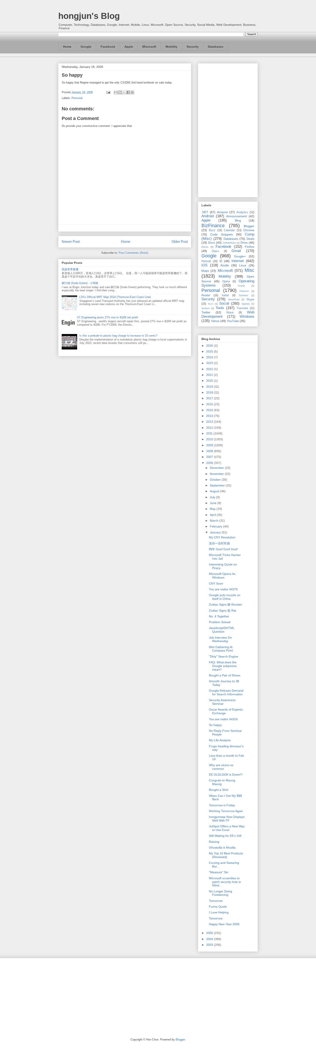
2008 (210, 451)
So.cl (210, 303)
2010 (210, 439)
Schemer (243, 295)
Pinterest (244, 291)
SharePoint (233, 299)
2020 (210, 380)
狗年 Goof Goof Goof (223, 549)
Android (207, 216)
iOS (204, 265)
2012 (210, 427)
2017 (210, 398)
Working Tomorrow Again (226, 811)
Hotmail (206, 261)
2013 (210, 421)
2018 (210, 392)
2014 (210, 416)
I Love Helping (219, 912)
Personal (77, 98)
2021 (210, 375)
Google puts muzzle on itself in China (224, 596)
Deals (250, 238)
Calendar (229, 230)
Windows (247, 316)
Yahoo (215, 321)
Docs (211, 242)
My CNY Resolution (222, 537)
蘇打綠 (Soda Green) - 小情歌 (80, 283)
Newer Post (71, 241)
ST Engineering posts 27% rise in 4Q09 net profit (107, 317)
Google (86, 46)
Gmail (236, 251)
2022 (210, 369)
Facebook (108, 46)
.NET (204, 212)
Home (67, 46)
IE (220, 261)
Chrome (248, 230)
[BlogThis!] (120, 92)
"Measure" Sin (218, 872)
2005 (210, 933)
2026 (210, 345)
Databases (215, 46)
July (213, 497)
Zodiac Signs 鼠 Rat (222, 610)
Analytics (242, 212)
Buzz (212, 230)
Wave (229, 312)
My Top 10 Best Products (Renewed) (226, 855)
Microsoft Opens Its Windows (222, 575)
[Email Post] (108, 92)
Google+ (240, 256)
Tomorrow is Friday (222, 805)
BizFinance (213, 225)
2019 (210, 386)
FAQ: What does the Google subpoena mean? (222, 666)
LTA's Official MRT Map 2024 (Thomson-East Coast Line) (115, 297)
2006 (210, 463)
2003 (210, 944)
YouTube (233, 321)
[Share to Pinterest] (132, 92)
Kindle (225, 265)
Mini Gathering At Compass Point (221, 648)
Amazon (222, 212)
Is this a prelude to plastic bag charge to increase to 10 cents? (118, 335)
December (217, 467)
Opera (226, 281)
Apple (128, 46)
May (213, 508)
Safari (225, 295)
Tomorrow (215, 900)
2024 (210, 357)
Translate (242, 308)
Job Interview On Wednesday (220, 639)
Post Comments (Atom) (133, 252)
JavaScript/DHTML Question (221, 629)
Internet (238, 261)
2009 (210, 445)
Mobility (171, 46)
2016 (210, 404)
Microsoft (149, 46)
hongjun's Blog (89, 16)
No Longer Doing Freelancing (220, 893)
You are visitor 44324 (223, 719)
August (215, 491)
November (217, 473)
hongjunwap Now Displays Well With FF (227, 818)
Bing (238, 220)
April (213, 514)
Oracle (241, 285)
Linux (242, 265)
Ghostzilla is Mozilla (222, 847)
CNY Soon (216, 583)
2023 (210, 363)
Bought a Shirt (218, 789)
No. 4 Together (219, 616)
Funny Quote (218, 906)
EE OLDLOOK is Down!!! (225, 774)
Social (224, 303)
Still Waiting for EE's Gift (225, 835)
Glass (215, 251)
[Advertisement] (227, 129)
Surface (205, 308)
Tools (220, 308)
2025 (210, 351)
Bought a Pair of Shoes (224, 675)
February (216, 526)
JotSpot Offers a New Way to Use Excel (227, 828)
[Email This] (116, 92)
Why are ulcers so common (221, 766)
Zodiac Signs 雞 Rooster (225, 604)
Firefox (249, 246)
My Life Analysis (220, 740)
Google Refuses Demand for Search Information (226, 692)
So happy (215, 725)
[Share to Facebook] (128, 92)
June (213, 503)
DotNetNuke (229, 242)
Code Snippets (221, 234)
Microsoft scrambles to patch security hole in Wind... (225, 881)
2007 (210, 457)
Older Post (180, 241)
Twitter (205, 312)
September (218, 485)
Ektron (204, 247)
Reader (205, 295)
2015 (210, 410)
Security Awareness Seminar (222, 701)
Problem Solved (219, 622)
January (216, 532)
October (216, 479)
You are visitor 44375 (223, 589)
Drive (244, 242)
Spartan (246, 303)
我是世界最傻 (70, 269)
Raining (214, 841)
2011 (209, 433)
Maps (205, 270)
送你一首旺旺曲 (219, 543)
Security (193, 46)
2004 (210, 939)
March (214, 520)
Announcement (236, 216)
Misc (249, 270)
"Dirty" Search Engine (223, 656)
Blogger (249, 226)
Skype (250, 299)
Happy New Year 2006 (224, 924)
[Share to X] (124, 92)
